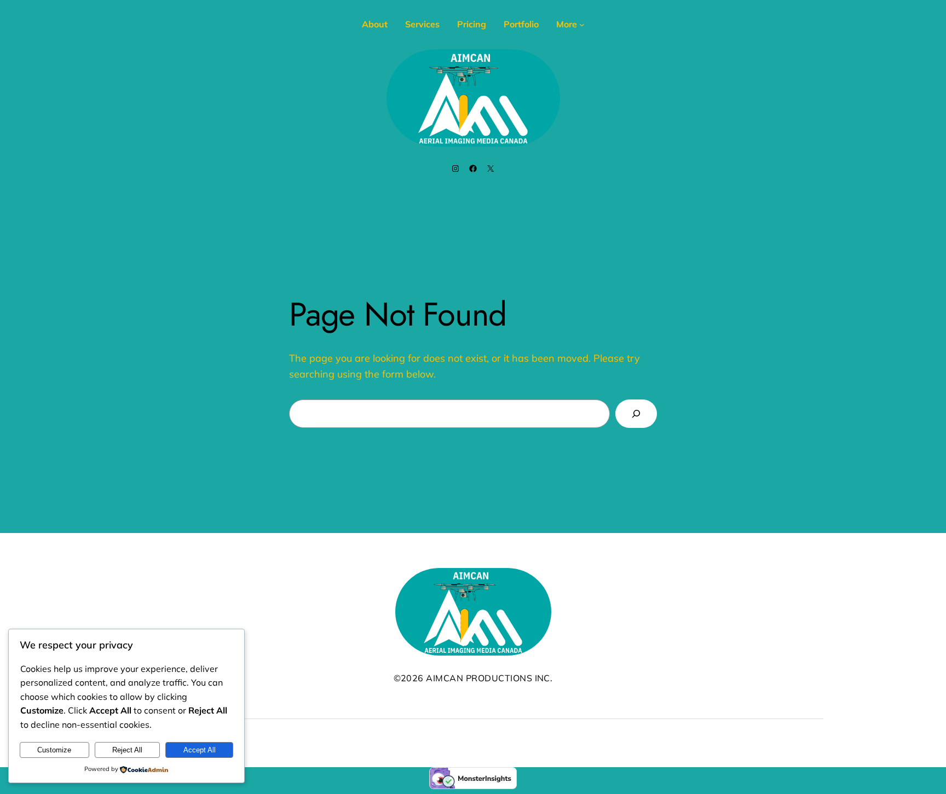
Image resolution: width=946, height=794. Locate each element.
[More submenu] (582, 24)
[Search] (636, 413)
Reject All (127, 750)
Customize (54, 750)
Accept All (199, 750)
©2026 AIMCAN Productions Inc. (473, 678)
